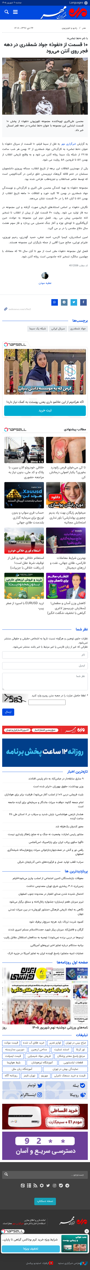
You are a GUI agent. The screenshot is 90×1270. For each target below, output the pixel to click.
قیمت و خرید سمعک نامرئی (69, 1076)
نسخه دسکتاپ (45, 1201)
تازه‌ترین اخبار (77, 772)
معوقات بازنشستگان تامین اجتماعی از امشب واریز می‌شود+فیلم (48, 878)
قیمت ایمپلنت (13, 1056)
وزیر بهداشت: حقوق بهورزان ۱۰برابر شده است (58, 786)
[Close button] (87, 1231)
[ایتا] (22, 1186)
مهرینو (44, 1076)
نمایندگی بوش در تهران (65, 1069)
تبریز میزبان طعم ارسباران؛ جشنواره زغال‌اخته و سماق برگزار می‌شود (46, 902)
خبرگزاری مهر (68, 144)
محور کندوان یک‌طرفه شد (69, 826)
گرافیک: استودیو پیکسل (37, 1263)
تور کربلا (80, 1049)
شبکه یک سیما (37, 329)
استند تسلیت (61, 1049)
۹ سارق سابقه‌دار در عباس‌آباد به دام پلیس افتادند (55, 779)
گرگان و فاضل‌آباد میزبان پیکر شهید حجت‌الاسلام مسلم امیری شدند (45, 930)
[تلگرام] (67, 1186)
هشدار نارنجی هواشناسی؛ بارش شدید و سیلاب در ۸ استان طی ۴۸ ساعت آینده (46, 816)
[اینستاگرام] (54, 1186)
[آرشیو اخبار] (29, 1186)
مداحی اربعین (39, 1049)
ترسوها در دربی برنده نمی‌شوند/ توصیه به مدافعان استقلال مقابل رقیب (43, 937)
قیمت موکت (11, 1043)
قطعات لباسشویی (73, 1063)
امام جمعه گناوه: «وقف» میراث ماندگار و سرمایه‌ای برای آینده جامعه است (45, 804)
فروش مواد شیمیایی (39, 1056)
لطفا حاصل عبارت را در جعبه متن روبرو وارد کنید (60, 696)
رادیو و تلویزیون (69, 28)
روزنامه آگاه (11, 1076)
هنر (84, 28)
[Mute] (14, 391)
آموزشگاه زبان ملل (22, 1069)
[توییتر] (48, 1186)
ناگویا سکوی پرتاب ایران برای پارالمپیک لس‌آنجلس (56, 842)
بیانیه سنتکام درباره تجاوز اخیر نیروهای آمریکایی (56, 945)
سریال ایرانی (58, 329)
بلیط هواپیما (14, 1063)
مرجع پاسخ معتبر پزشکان (71, 1056)
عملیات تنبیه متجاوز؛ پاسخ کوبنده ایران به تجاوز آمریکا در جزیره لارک (45, 953)
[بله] (61, 1186)
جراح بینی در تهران (76, 1043)
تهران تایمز (29, 1076)
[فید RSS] (35, 1186)
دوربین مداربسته (14, 1049)
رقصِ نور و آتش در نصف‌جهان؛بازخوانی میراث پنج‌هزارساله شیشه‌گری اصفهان (45, 852)
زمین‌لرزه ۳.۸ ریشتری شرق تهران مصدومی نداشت (54, 886)
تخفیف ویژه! (30, 1249)
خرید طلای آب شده (33, 1043)
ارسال (8, 712)
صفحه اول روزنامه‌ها (72, 962)
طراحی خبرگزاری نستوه (69, 1263)
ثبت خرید (45, 410)
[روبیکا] (42, 1186)
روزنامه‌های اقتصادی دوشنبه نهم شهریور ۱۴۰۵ (56, 1027)
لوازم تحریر (55, 1043)
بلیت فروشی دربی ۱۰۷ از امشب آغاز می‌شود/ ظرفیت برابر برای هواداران (44, 794)
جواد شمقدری (78, 329)
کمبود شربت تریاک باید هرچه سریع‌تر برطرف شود (56, 922)
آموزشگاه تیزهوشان (42, 1063)
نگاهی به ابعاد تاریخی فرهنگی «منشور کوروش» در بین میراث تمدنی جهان (45, 912)
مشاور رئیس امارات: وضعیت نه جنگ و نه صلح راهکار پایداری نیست (45, 834)
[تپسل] (6, 344)
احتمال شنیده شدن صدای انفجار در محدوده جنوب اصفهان (51, 894)
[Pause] (8, 391)
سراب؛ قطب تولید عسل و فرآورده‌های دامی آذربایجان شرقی (50, 862)
